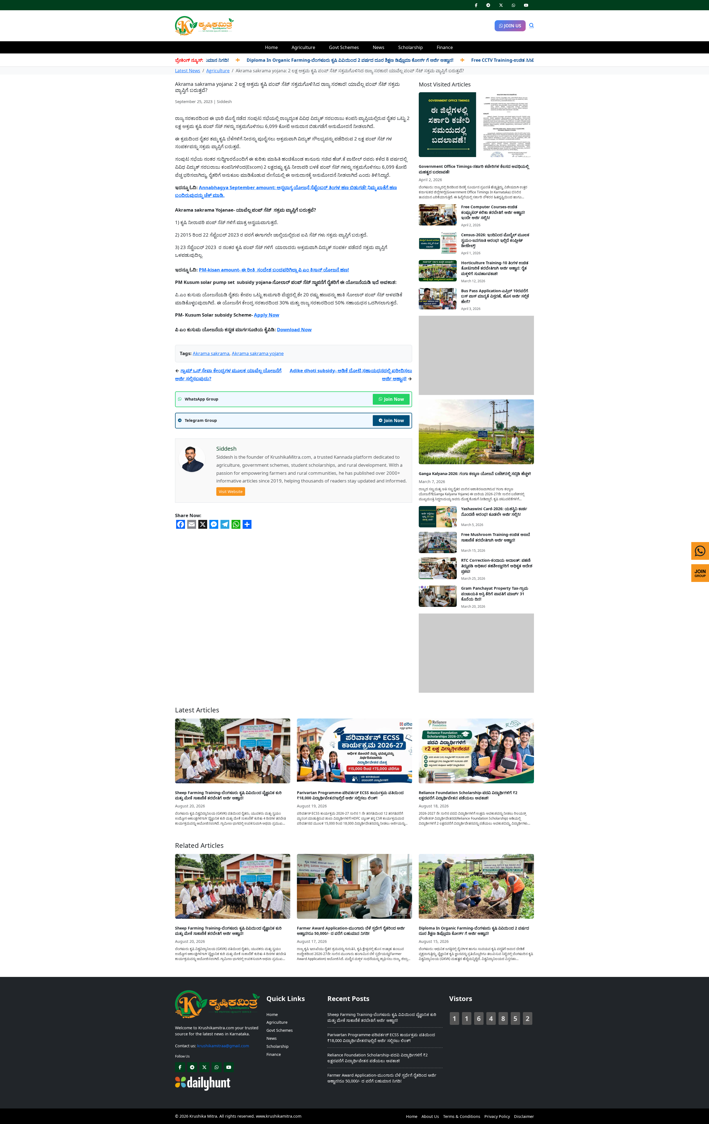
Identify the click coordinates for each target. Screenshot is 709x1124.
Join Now (394, 399)
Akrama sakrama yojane (258, 353)
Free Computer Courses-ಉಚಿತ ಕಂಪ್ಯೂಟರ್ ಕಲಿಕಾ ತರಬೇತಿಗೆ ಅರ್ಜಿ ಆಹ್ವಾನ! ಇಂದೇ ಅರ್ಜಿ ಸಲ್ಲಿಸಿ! (493, 212)
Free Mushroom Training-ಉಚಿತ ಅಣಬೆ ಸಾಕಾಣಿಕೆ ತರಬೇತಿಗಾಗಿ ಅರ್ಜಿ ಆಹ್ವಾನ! (495, 537)
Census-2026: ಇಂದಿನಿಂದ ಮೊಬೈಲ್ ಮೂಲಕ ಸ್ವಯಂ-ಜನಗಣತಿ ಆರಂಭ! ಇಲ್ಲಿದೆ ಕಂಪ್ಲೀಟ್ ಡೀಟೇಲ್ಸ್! (495, 240)
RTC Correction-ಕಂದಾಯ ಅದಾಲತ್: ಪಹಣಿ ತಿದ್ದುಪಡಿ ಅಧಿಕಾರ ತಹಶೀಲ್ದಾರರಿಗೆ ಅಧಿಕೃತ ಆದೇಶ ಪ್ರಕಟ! (496, 566)
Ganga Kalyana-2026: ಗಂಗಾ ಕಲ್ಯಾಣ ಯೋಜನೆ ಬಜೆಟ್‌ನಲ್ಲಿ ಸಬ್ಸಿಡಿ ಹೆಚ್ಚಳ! (475, 473)
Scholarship (410, 47)
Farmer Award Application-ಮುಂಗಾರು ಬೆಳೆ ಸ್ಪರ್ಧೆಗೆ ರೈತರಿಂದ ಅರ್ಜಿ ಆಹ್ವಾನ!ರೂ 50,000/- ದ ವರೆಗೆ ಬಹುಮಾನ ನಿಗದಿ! (351, 930)
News (378, 47)
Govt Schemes (344, 47)
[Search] (531, 25)
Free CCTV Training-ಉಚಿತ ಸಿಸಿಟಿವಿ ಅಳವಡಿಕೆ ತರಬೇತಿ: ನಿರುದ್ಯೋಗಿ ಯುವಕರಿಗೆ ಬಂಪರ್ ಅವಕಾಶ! (525, 60)
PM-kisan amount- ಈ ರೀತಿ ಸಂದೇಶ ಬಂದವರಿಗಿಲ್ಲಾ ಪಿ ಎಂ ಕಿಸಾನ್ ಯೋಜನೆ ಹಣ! (274, 269)
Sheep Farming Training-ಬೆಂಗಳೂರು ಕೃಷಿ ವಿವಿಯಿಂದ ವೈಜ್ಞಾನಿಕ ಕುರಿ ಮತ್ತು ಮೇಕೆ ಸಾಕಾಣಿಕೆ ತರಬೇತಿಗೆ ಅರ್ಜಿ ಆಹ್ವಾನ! (228, 795)
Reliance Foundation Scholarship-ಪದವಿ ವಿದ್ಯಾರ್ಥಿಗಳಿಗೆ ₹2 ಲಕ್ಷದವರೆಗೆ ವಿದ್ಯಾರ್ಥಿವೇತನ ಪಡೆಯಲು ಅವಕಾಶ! (468, 795)
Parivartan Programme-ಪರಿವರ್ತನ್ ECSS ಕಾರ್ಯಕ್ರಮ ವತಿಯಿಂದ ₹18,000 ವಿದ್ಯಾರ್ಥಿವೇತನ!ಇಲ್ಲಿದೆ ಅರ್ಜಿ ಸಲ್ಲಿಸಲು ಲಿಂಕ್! (350, 795)
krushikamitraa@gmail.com (223, 1045)
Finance (445, 47)
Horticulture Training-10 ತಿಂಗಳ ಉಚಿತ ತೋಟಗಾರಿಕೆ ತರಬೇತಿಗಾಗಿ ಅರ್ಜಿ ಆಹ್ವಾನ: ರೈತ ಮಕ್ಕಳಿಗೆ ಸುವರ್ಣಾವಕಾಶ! (494, 268)
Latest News (187, 71)
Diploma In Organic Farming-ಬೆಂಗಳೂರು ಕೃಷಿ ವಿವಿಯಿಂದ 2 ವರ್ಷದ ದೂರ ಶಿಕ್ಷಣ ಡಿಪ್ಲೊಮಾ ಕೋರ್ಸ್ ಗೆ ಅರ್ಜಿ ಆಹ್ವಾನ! (320, 60)
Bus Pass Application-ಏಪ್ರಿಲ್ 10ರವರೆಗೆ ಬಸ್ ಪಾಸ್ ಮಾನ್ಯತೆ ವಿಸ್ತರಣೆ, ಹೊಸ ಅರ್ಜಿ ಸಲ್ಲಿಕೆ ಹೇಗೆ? (495, 296)
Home (271, 47)
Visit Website (231, 491)
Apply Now (266, 315)
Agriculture (303, 47)
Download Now (294, 329)
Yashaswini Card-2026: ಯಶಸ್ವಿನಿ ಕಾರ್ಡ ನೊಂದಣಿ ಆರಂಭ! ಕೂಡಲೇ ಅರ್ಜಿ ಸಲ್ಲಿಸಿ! (494, 511)
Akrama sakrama (211, 353)
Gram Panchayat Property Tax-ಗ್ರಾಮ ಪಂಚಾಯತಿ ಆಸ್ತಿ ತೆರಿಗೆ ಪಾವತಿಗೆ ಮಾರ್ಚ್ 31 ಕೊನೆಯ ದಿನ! (494, 594)
